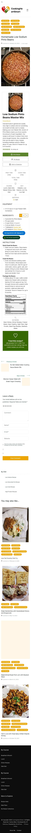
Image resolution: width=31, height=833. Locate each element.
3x (26, 215)
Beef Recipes (5, 604)
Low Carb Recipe (10, 487)
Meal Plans (4, 805)
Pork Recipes (5, 671)
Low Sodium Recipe (10, 477)
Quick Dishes (17, 554)
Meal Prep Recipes (15, 29)
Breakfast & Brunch (6, 755)
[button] (3, 149)
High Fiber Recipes (6, 26)
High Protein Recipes (19, 26)
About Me (12, 830)
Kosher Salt (17, 227)
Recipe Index (4, 801)
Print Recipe (16, 154)
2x (23, 215)
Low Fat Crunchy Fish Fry (9, 558)
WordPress (19, 824)
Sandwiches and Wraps (20, 607)
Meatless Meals (6, 32)
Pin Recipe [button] (16, 159)
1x (20, 215)
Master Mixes (5, 29)
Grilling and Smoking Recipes (19, 723)
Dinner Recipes (15, 20)
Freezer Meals (5, 23)
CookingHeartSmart (17, 10)
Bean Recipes (5, 20)
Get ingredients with (11, 233)
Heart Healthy (15, 23)
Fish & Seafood (15, 545)
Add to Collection (16, 164)
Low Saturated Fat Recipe (12, 482)
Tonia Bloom (6, 121)
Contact (19, 830)
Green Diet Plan (6, 548)
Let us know (10, 343)
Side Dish (3, 766)
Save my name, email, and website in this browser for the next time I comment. (14, 444)
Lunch (3, 759)
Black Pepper (18, 229)
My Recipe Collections (7, 809)
